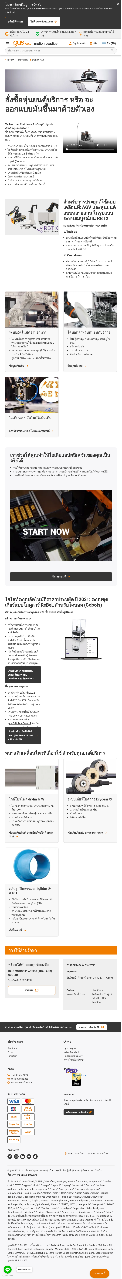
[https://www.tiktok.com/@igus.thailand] (35, 1156)
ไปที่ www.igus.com (42, 21)
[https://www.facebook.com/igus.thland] (9, 1156)
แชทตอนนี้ (99, 1273)
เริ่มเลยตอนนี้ (59, 576)
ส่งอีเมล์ (29, 990)
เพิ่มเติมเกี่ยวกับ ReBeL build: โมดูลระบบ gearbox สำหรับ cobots (21, 674)
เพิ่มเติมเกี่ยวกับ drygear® (85, 832)
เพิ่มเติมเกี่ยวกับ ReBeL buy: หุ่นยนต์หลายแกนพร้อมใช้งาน (20, 735)
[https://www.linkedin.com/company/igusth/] (22, 1156)
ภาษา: (76, 1153)
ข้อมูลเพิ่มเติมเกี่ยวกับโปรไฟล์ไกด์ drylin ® (31, 834)
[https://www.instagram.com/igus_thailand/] (16, 1156)
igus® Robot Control (19, 723)
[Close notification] (118, 4)
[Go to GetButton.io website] (8, 1276)
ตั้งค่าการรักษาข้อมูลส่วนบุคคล (22, 1175)
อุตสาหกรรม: (23, 60)
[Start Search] (112, 51)
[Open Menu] (7, 43)
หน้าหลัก (10, 60)
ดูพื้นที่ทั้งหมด (15, 21)
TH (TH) (111, 43)
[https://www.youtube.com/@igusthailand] (29, 1156)
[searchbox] (58, 50)
